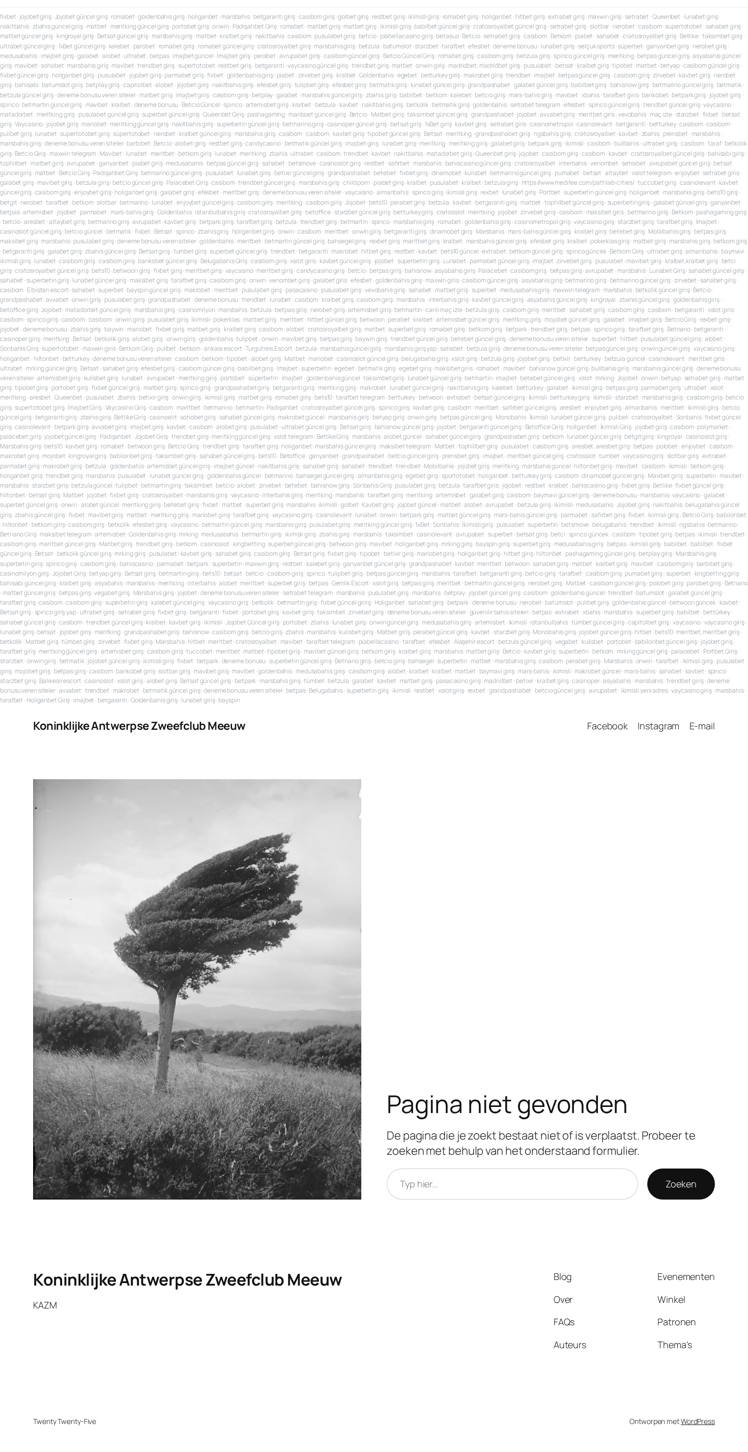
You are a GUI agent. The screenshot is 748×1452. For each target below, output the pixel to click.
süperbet (630, 46)
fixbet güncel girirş (346, 602)
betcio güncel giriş (137, 182)
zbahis (650, 133)
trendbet (518, 75)
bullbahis (626, 143)
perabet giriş (407, 202)
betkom (436, 95)
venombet (604, 163)
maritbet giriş (421, 241)
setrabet (637, 16)
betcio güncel (84, 231)
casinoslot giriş (340, 163)
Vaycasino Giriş (126, 407)
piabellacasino (379, 641)
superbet (110, 290)
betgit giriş (639, 436)
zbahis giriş (381, 95)
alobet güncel (403, 436)
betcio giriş (490, 95)
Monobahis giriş (554, 632)
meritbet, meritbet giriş (707, 632)
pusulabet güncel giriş (108, 114)
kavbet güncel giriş (345, 261)
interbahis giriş (448, 299)
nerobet (624, 26)
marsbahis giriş (172, 36)
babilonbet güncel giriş (666, 641)
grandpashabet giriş (502, 133)
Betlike (689, 36)
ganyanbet (114, 163)
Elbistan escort (48, 290)
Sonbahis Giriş (19, 348)
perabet (265, 55)
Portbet (549, 192)
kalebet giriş (323, 563)
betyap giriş (388, 417)
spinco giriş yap (55, 612)
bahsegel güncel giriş (325, 475)
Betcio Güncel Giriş (409, 55)
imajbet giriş (57, 55)
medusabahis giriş (525, 290)
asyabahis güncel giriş (557, 299)
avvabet (57, 299)
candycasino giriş (320, 270)
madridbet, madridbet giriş (484, 65)
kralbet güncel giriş (205, 133)
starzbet (426, 46)
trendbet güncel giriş (671, 104)
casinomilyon (197, 309)
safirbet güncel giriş (529, 407)
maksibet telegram (405, 446)
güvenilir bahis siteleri (499, 612)
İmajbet (706, 221)
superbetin (316, 368)
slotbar (599, 26)
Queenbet (666, 16)
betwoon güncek (693, 602)
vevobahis (632, 114)
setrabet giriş (568, 26)
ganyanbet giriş (667, 46)
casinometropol (551, 124)
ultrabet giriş (660, 143)
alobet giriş (190, 143)
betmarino (134, 202)
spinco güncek (586, 251)
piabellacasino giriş (406, 36)
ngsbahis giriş (552, 133)
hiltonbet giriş (593, 466)
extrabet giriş (566, 16)
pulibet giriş (16, 133)
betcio (368, 36)
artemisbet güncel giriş (467, 319)
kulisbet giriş (101, 378)
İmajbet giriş (233, 55)
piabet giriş (147, 163)
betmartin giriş (161, 485)
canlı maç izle (444, 309)
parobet (144, 46)
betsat (564, 65)
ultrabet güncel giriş (27, 46)
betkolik (417, 104)
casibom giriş (317, 16)
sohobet (52, 65)
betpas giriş (710, 231)
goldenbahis (490, 104)
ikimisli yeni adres (644, 690)
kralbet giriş (236, 36)
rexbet (489, 192)
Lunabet (454, 261)
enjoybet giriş (92, 192)
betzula (369, 46)
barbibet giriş (715, 563)
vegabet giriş (112, 592)
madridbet (498, 680)
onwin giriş (430, 65)
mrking (604, 378)
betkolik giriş (112, 338)
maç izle (661, 114)
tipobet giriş (31, 387)
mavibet (26, 65)
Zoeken (681, 1184)
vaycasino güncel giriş (317, 65)
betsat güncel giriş (499, 397)
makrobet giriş (483, 75)
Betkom (561, 36)
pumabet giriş (644, 573)
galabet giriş (508, 143)
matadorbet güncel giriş (98, 309)
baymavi (732, 251)
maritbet (188, 407)
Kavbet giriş (378, 504)
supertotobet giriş (84, 133)
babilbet (410, 95)
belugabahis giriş (424, 358)
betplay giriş (103, 84)
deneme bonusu (515, 46)
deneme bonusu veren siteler (96, 95)
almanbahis (393, 192)
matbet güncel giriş (26, 36)
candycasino (263, 143)
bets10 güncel (460, 251)
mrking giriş (456, 543)
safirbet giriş (608, 514)
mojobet (53, 455)
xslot (585, 378)
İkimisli (200, 319)
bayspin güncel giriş (154, 290)
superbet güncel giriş (170, 114)
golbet (349, 504)
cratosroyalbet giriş (649, 36)
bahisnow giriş (629, 84)
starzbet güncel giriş (362, 212)
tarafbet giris (621, 95)
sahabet (607, 36)
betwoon (372, 319)
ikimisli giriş (423, 16)
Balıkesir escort (60, 680)
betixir (561, 358)
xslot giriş (464, 358)
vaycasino (717, 104)
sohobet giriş (198, 417)
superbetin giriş (629, 202)
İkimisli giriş (477, 524)
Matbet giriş (387, 114)
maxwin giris (442, 280)
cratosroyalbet (595, 133)
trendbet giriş (156, 65)
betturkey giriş (441, 75)
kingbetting (249, 543)
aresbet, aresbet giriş (601, 446)
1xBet (422, 524)
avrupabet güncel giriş (679, 163)
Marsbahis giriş (20, 446)
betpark (516, 329)
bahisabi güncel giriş (28, 583)
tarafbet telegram (360, 397)
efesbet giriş (274, 84)
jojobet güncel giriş (70, 436)
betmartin (354, 221)
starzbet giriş (636, 221)
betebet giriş (627, 231)
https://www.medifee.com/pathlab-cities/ (578, 182)
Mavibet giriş (665, 475)
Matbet (294, 358)
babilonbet (731, 514)
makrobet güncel (301, 417)
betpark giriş (689, 95)
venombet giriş (289, 280)
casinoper (585, 680)
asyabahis (109, 583)
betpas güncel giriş (663, 55)
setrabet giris (508, 124)
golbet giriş (353, 16)
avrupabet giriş (300, 55)
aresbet (34, 221)
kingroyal (603, 299)
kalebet (119, 46)
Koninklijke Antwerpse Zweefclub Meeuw (139, 725)
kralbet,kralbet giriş (691, 261)
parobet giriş (703, 583)
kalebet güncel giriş (178, 602)
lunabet (45, 133)
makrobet (344, 251)
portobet (232, 378)
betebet (384, 172)
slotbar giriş (683, 455)
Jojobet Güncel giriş (252, 622)
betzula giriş (533, 55)
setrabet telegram (535, 104)
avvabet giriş (557, 114)
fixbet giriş (413, 172)
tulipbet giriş (312, 84)
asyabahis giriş (455, 270)
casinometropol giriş (542, 221)
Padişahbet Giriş (255, 26)
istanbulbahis (549, 622)
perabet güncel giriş (440, 632)
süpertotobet (131, 133)
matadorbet (16, 114)
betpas (159, 55)
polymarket (712, 426)
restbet (374, 163)
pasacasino (301, 290)
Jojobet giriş (633, 504)
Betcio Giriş (30, 153)
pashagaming (266, 114)
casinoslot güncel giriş (31, 231)
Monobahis (511, 417)
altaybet (616, 172)
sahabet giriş (723, 26)
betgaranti (269, 65)
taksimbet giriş (722, 36)
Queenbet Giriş (223, 114)
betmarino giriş (303, 124)
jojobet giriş (35, 16)
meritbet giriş (241, 192)
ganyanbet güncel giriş (374, 563)
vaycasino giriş (594, 221)
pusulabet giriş (334, 36)
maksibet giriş (19, 241)
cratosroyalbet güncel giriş (509, 26)
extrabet (494, 251)
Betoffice (292, 455)
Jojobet (355, 202)
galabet (88, 55)
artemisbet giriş (267, 104)
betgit (8, 202)
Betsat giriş (154, 251)
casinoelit (163, 417)
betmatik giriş (388, 84)
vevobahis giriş (385, 290)
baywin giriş (371, 338)
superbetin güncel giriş (248, 124)
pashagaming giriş (721, 212)
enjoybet (687, 172)
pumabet (567, 172)
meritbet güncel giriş (535, 455)
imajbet (544, 75)
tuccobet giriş (657, 182)
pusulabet (538, 65)
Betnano (679, 329)
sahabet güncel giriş (716, 270)
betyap (670, 65)
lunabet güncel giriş (438, 84)
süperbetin (263, 378)
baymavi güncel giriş (561, 495)
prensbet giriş (461, 455)
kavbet (348, 104)
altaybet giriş (67, 221)
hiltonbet (46, 358)
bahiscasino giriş (595, 485)
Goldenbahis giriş (152, 534)
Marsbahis (490, 231)
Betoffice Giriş (544, 426)
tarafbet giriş (254, 221)
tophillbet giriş (478, 446)
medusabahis (18, 55)
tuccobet (199, 651)
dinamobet (446, 172)
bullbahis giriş (610, 368)
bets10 (378, 202)
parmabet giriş (184, 75)
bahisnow (418, 270)
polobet (667, 446)
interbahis (573, 163)
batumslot (397, 46)
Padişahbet (282, 407)
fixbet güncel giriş (24, 75)
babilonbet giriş (131, 455)
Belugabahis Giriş (223, 261)
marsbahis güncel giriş (331, 95)
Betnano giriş (353, 661)
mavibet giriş (54, 182)
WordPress (698, 1421)
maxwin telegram (73, 153)
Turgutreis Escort (268, 348)
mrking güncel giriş (51, 368)
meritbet (163, 153)
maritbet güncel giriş (67, 543)
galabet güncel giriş (541, 84)
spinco (9, 104)
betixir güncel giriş (299, 172)
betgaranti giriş (274, 16)
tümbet (314, 680)
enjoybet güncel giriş (205, 202)
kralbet (346, 75)
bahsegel (421, 661)
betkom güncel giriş (536, 251)
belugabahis (609, 524)
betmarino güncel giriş (682, 84)
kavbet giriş (694, 75)
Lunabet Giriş (667, 270)
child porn (356, 182)
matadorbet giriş (449, 153)
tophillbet (13, 163)
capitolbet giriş (648, 622)
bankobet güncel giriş (167, 261)
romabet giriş (461, 16)
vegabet (566, 641)
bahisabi (26, 84)
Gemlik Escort (350, 583)
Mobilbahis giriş (669, 231)
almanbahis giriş (380, 475)
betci (558, 534)
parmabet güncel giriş (499, 261)
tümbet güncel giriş (597, 622)
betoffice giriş (19, 309)
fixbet (8, 16)
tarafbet (453, 46)
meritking (621, 55)
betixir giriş (154, 397)
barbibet (138, 143)
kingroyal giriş (75, 36)
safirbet (399, 163)
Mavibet (111, 153)
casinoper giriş (20, 338)
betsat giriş (405, 124)
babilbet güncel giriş (442, 26)
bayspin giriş (493, 543)
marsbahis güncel (546, 466)
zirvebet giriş (315, 75)
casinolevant (595, 124)
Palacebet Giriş (187, 182)
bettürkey (529, 387)
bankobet (655, 95)
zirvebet (664, 75)
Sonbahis (689, 417)
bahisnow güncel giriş (558, 368)
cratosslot (451, 212)
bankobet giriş (135, 671)
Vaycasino (29, 124)
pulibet (166, 348)
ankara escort (223, 348)
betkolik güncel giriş (663, 290)
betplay (262, 95)
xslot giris (303, 261)
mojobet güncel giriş (572, 319)
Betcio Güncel (201, 104)
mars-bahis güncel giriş (539, 231)
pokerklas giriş (609, 241)
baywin (114, 329)
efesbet (479, 46)
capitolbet (137, 84)
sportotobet (458, 475)
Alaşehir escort (474, 641)
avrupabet (81, 163)
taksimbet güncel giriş (437, 114)
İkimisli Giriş (616, 426)
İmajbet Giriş (85, 407)
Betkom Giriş (627, 251)
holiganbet (203, 16)
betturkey (662, 124)
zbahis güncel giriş (58, 26)
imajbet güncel (193, 55)
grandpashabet (489, 84)
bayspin (229, 700)
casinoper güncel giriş (357, 124)
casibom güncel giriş (352, 55)
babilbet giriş (589, 84)
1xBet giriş (438, 124)
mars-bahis (533, 671)
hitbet (628, 338)
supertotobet (683, 26)
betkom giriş (195, 153)
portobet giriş (190, 26)
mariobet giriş (211, 514)
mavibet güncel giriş (331, 651)
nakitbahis (14, 26)
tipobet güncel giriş (393, 133)
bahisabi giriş (726, 153)
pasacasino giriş (458, 680)
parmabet (93, 212)
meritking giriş (56, 114)
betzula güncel (625, 358)
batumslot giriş (62, 84)
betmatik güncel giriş (313, 143)
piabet (584, 36)
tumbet (609, 455)
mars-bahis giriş (530, 95)
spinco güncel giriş (579, 55)
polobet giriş (666, 583)
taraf (715, 143)
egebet (407, 75)
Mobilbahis (439, 466)
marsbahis (235, 16)
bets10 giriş (722, 192)
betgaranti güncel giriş (490, 426)
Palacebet (492, 270)
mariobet (93, 124)
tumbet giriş (190, 251)
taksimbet (199, 485)
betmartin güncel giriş (52, 104)
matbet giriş (323, 26)
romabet (122, 16)
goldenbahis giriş (161, 16)
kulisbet (475, 172)
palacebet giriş (20, 436)
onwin (220, 26)
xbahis (590, 95)
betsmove (302, 163)
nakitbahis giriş (232, 84)
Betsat (433, 133)
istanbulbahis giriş (220, 212)
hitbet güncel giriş (332, 319)
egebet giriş (415, 368)
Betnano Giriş (18, 534)
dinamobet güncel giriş (613, 475)
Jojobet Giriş (151, 436)
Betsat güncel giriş (122, 36)
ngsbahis (691, 524)
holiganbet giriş (73, 75)
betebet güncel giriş (478, 338)
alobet (111, 55)
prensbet (675, 133)
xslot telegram (652, 172)
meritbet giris (597, 114)
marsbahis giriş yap (411, 348)
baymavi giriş (497, 671)
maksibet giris (605, 212)
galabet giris (330, 280)
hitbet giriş (530, 16)
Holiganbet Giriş (48, 700)
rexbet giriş (384, 241)
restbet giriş (388, 16)
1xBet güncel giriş (82, 46)
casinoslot (214, 543)
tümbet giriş (78, 641)
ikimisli (574, 143)
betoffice (318, 212)
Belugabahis (326, 690)
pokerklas (226, 319)
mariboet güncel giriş (317, 114)
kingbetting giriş (717, 573)
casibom (649, 26)
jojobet (526, 114)
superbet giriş (407, 329)
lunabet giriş (701, 16)
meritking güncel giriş (139, 26)
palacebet (685, 651)
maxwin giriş (605, 16)
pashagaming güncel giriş (600, 553)
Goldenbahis (376, 75)
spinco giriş (427, 192)
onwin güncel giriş (665, 348)
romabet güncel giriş (226, 46)
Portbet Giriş (720, 651)
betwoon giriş (131, 270)
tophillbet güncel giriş (574, 202)
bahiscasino (136, 563)
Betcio (471, 36)
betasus (447, 36)
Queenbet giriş (495, 153)
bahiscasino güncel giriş (478, 163)
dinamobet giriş (451, 231)
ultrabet (135, 55)
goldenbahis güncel (333, 378)
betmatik (729, 84)
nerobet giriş (710, 46)
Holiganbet (390, 602)
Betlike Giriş (130, 417)
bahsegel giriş (347, 241)
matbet (97, 26)
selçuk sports (596, 46)
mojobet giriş (32, 671)
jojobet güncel (417, 504)
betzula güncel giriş (26, 95)
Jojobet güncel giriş (81, 16)
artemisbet (38, 212)
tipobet (622, 65)
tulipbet (247, 338)
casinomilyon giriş (24, 573)
